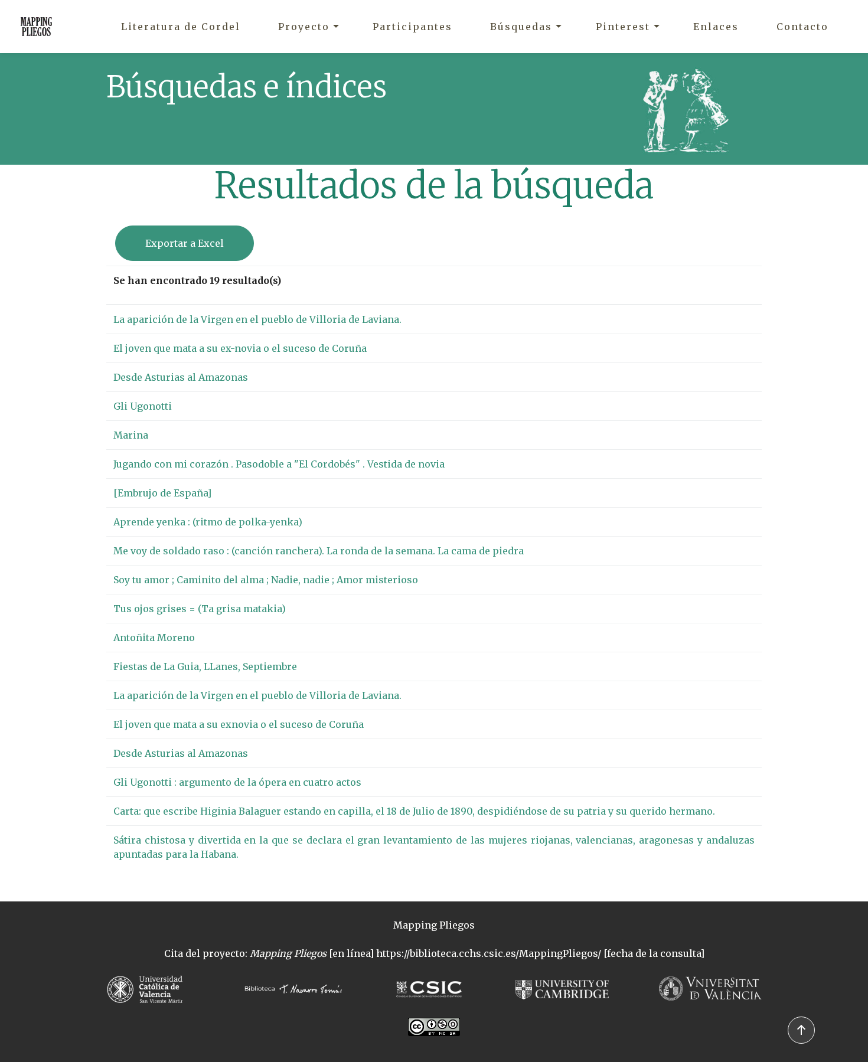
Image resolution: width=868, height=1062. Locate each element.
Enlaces (716, 26)
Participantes (412, 26)
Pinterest (623, 26)
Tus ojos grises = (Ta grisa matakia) (199, 609)
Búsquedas (521, 26)
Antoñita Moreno (154, 637)
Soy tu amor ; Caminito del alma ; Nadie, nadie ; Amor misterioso (265, 580)
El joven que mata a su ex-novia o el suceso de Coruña (240, 348)
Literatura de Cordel (180, 26)
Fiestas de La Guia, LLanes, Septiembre (205, 666)
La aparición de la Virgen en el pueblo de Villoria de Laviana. (257, 319)
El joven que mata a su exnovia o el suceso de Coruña (238, 724)
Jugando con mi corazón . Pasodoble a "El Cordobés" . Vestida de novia (279, 464)
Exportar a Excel (184, 243)
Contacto (802, 26)
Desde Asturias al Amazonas (180, 377)
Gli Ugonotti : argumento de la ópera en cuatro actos (237, 782)
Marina (130, 435)
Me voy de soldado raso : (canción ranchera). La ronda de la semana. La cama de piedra (318, 551)
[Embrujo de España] (162, 493)
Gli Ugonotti (142, 406)
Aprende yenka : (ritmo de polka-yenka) (207, 522)
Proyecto (303, 26)
